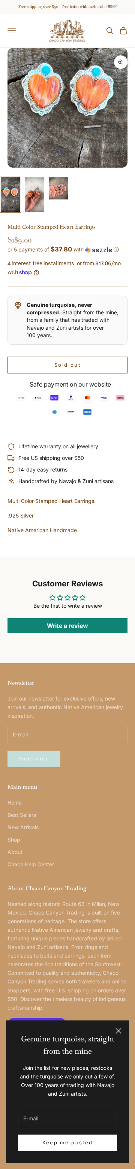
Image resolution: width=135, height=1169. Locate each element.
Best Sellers (22, 815)
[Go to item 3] (58, 188)
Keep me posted (67, 1142)
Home (15, 802)
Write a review (67, 625)
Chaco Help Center (31, 864)
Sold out (67, 365)
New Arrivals (23, 827)
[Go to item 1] (10, 195)
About (15, 852)
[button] (68, 249)
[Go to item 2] (34, 195)
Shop (14, 839)
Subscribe (34, 758)
